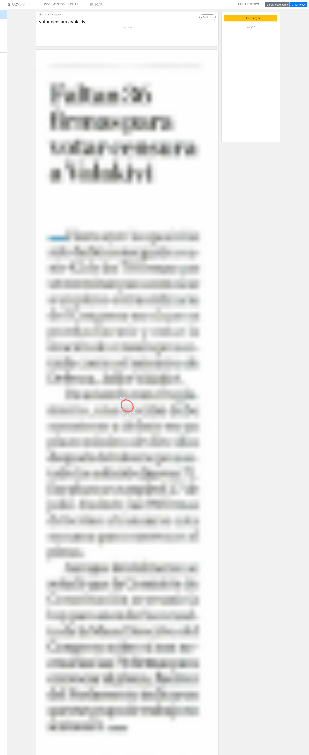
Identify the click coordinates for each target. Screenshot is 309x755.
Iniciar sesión (249, 4)
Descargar (252, 18)
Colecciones (3, 32)
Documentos (54, 4)
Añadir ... (206, 17)
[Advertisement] (127, 37)
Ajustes (3, 59)
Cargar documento (277, 4)
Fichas (73, 4)
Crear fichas (299, 4)
